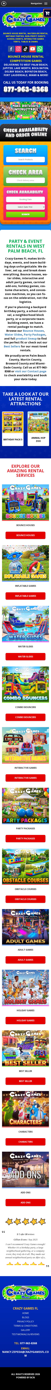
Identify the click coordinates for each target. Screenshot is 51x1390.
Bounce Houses (33, 331)
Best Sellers (12, 346)
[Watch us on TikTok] (25, 49)
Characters (25, 1141)
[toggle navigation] (46, 3)
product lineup (26, 338)
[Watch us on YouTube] (32, 49)
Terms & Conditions (25, 1325)
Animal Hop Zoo (38, 439)
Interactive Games (26, 777)
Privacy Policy (25, 1321)
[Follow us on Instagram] (18, 49)
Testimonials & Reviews (25, 1334)
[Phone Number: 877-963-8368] (26, 89)
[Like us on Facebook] (11, 49)
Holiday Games (25, 1020)
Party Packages (34, 334)
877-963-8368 (28, 1343)
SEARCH (26, 214)
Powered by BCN (25, 1377)
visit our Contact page (30, 371)
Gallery (25, 1330)
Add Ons (25, 1202)
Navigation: (36, 3)
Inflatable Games (25, 595)
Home (25, 1313)
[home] (3, 3)
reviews (29, 1234)
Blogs (25, 1317)
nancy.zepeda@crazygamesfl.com (25, 1353)
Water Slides (13, 334)
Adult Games (25, 959)
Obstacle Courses (25, 899)
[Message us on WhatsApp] (40, 49)
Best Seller (25, 1081)
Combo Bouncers (25, 717)
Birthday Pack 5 (12, 439)
